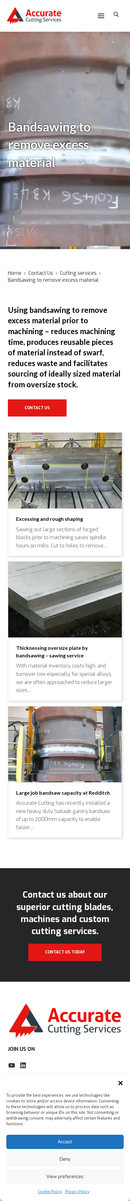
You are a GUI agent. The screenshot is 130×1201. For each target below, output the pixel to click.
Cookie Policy (50, 1191)
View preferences (65, 1176)
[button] (120, 1083)
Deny (65, 1159)
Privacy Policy (77, 1191)
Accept (65, 1142)
